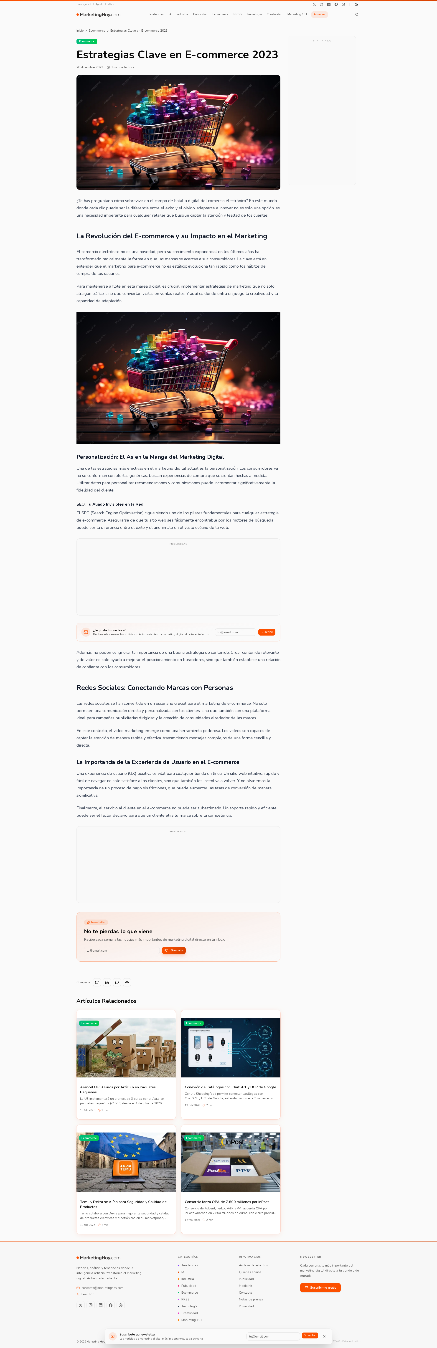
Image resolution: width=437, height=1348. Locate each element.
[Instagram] (321, 4)
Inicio (80, 30)
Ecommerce (221, 14)
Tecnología (254, 14)
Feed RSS (88, 1294)
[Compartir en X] (97, 982)
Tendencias (156, 14)
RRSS (238, 14)
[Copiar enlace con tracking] (127, 982)
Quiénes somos (250, 1272)
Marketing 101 (297, 14)
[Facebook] (336, 4)
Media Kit (245, 1286)
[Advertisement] (178, 580)
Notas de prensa (251, 1299)
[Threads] (343, 4)
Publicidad (200, 14)
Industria (182, 14)
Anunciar (319, 14)
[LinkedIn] (329, 4)
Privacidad (246, 1306)
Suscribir (267, 632)
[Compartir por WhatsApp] (117, 982)
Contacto (245, 1292)
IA (170, 14)
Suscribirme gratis (323, 1287)
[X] (314, 4)
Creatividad (274, 14)
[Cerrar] (324, 1336)
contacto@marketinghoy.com (102, 1288)
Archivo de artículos (253, 1265)
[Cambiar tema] (356, 4)
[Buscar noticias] (357, 14)
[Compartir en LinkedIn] (107, 982)
